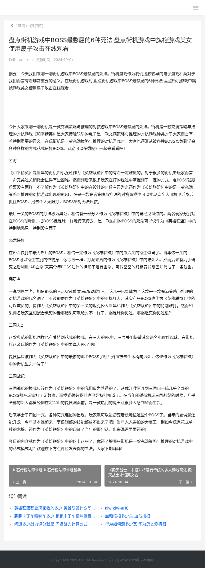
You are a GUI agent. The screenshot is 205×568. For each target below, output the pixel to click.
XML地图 (146, 560)
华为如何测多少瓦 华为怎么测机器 (135, 524)
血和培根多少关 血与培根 (127, 516)
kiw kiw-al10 (116, 508)
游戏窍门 (36, 25)
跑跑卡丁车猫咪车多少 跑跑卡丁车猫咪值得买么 (55, 516)
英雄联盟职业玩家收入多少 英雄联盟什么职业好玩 (55, 508)
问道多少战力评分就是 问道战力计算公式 (51, 524)
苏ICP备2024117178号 (124, 560)
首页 (21, 25)
